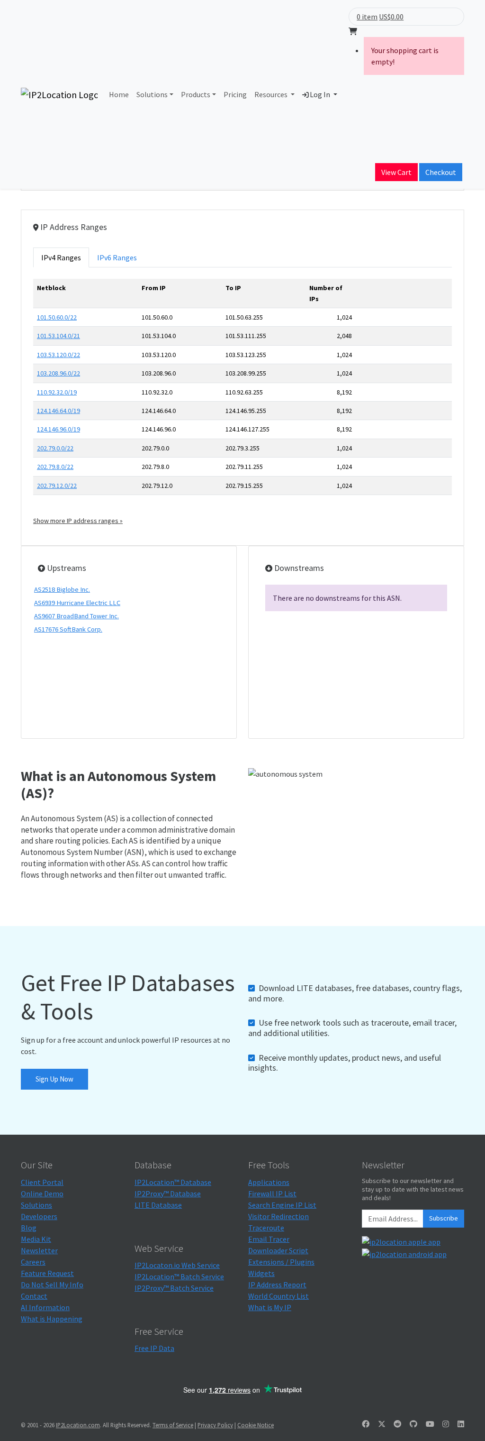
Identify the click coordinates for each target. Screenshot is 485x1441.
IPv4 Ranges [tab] (61, 257)
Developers (39, 1216)
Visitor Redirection (278, 1216)
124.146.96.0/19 (58, 429)
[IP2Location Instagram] (445, 1424)
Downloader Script (278, 1250)
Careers (33, 1262)
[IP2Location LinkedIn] (461, 1424)
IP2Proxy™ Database (168, 1193)
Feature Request (47, 1273)
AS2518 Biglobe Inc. (62, 589)
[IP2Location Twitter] (382, 1424)
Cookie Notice (255, 1425)
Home (119, 94)
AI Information (45, 1307)
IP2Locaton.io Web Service (177, 1265)
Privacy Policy (215, 1425)
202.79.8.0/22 (55, 466)
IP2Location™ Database (173, 1182)
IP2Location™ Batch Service (179, 1276)
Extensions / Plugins (281, 1262)
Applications (268, 1182)
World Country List (278, 1296)
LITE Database (158, 1205)
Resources (271, 94)
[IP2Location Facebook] (365, 1424)
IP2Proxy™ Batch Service (174, 1288)
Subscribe (443, 1218)
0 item (367, 16)
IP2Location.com (78, 1425)
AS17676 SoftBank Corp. (68, 629)
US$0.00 (391, 16)
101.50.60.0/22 (57, 317)
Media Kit (36, 1239)
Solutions (152, 94)
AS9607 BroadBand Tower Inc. (76, 616)
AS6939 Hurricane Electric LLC (77, 602)
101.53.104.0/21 (58, 335)
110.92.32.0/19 (57, 392)
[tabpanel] (242, 402)
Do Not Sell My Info (52, 1284)
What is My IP (269, 1307)
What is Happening (51, 1318)
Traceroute (266, 1227)
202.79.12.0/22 (57, 485)
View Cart (396, 172)
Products (195, 94)
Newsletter (39, 1250)
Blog (28, 1227)
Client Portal (42, 1182)
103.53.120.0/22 (58, 354)
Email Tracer (268, 1239)
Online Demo (42, 1193)
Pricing (235, 94)
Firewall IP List (272, 1193)
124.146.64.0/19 (58, 410)
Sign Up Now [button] (54, 1078)
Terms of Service (173, 1425)
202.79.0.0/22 (55, 448)
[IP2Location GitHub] (413, 1424)
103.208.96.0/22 (58, 373)
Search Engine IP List (282, 1205)
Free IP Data (154, 1348)
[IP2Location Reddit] (397, 1424)
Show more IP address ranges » (78, 520)
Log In (320, 94)
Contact (34, 1296)
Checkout (440, 172)
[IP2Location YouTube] (430, 1424)
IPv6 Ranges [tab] (117, 257)
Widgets (261, 1273)
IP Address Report (277, 1284)
